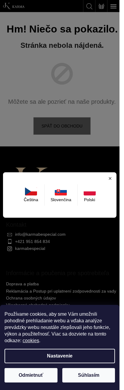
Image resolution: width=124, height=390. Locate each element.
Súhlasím (88, 375)
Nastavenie (60, 355)
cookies (31, 340)
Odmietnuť (31, 375)
